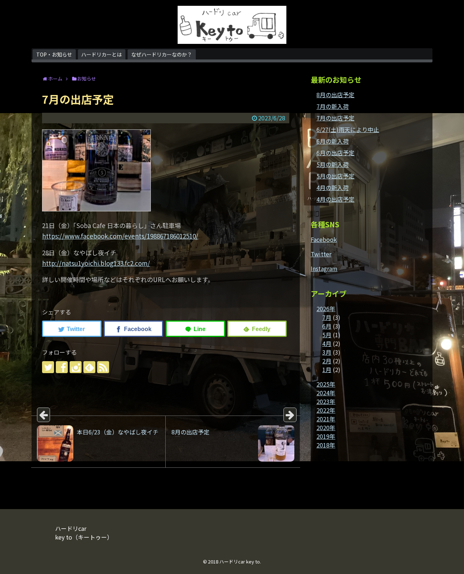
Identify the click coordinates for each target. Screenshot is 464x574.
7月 (326, 317)
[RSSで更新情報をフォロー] (103, 367)
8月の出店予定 (335, 94)
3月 (326, 352)
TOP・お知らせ (54, 54)
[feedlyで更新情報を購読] (89, 367)
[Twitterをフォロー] (48, 367)
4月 (326, 343)
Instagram (324, 268)
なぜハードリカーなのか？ (161, 54)
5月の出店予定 (335, 176)
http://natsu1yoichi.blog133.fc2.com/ (96, 263)
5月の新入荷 (332, 164)
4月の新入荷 (332, 187)
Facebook (324, 239)
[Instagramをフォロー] (76, 367)
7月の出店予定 (335, 117)
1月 (326, 369)
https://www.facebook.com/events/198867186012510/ (120, 235)
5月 (326, 334)
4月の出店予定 (335, 199)
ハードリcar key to (239, 561)
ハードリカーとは (101, 54)
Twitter (321, 253)
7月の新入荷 (332, 106)
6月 (326, 326)
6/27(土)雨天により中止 (347, 129)
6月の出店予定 (335, 152)
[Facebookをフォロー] (62, 367)
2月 (326, 360)
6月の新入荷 (332, 141)
